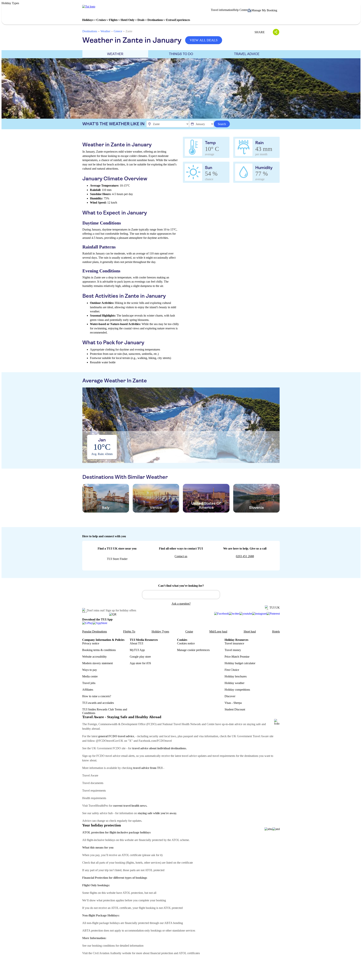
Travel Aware (90, 775)
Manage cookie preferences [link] (193, 650)
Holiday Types (160, 631)
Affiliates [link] (87, 689)
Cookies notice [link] (186, 643)
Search (222, 124)
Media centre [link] (90, 676)
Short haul (250, 631)
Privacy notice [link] (90, 643)
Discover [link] (230, 696)
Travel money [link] (233, 650)
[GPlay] (87, 623)
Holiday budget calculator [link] (240, 663)
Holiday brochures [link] (236, 676)
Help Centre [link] (240, 10)
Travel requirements (94, 790)
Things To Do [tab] (181, 54)
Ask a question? (181, 603)
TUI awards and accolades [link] (98, 702)
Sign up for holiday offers (121, 610)
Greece (118, 31)
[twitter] (234, 613)
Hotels (276, 631)
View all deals (204, 40)
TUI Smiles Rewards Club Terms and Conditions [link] (104, 711)
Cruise (189, 631)
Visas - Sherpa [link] (233, 702)
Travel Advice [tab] (246, 54)
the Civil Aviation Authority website (109, 953)
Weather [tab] (115, 54)
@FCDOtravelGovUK (109, 740)
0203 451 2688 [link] (245, 556)
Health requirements (94, 798)
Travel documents (92, 783)
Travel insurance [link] (234, 643)
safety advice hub (102, 813)
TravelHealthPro (98, 805)
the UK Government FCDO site (106, 748)
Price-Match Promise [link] (237, 656)
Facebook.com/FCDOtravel (155, 740)
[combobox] (181, 594)
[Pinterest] (273, 613)
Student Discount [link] (235, 709)
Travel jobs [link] (88, 683)
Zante (129, 31)
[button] (263, 10)
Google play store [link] (140, 656)
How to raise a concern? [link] (96, 696)
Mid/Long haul (218, 631)
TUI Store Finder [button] (117, 558)
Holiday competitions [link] (237, 689)
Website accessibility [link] (94, 656)
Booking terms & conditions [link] (99, 650)
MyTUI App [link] (137, 650)
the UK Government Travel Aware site (250, 736)
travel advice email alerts (120, 755)
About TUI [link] (136, 643)
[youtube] (245, 613)
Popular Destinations (94, 631)
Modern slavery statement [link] (97, 663)
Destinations (89, 31)
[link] (88, 6)
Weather (105, 31)
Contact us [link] (181, 556)
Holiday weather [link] (234, 683)
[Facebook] (221, 613)
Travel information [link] (222, 10)
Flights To (129, 631)
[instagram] (259, 613)
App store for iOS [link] (140, 663)
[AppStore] (100, 623)
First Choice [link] (232, 669)
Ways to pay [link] (89, 669)
